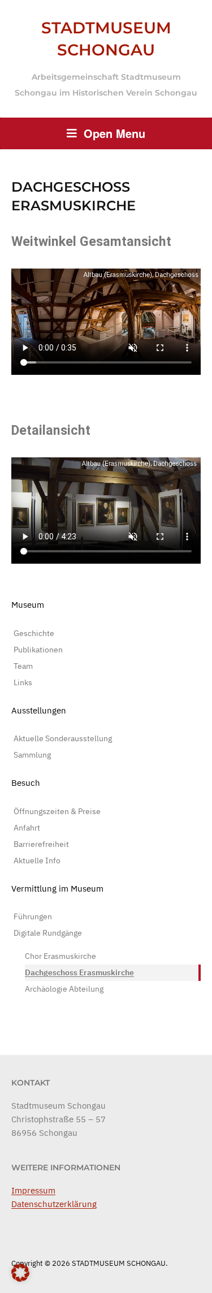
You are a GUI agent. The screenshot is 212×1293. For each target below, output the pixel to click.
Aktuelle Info (37, 860)
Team (23, 666)
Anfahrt (27, 828)
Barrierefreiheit (41, 844)
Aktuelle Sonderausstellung (63, 738)
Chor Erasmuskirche (60, 956)
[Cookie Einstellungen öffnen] (20, 1279)
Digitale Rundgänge (48, 933)
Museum (27, 604)
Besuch (25, 782)
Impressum (33, 1190)
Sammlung (32, 755)
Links (23, 682)
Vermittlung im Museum (57, 888)
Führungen (33, 916)
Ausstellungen (38, 710)
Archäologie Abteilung (64, 989)
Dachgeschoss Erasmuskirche (79, 972)
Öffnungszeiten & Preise (57, 811)
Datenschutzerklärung (54, 1204)
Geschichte (34, 633)
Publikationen (38, 650)
